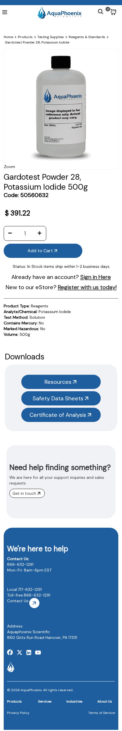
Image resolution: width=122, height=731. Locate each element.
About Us (104, 701)
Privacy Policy (18, 713)
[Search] (98, 9)
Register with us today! (87, 287)
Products (14, 701)
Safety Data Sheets (58, 398)
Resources (58, 382)
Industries (74, 701)
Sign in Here (95, 277)
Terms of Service (101, 713)
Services (45, 701)
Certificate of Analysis (58, 415)
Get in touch (24, 493)
